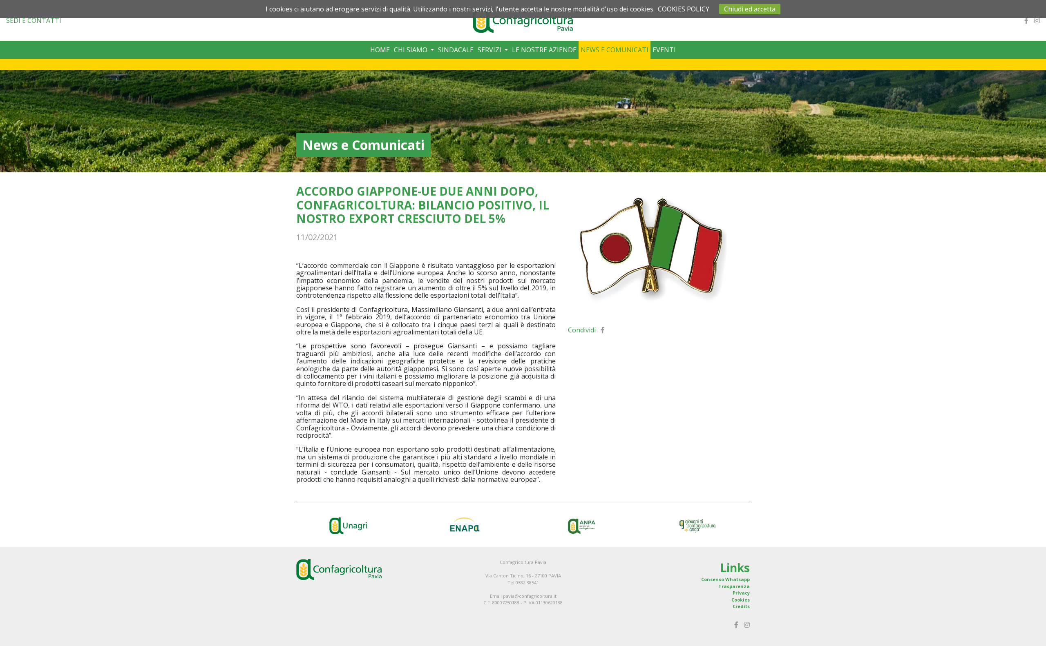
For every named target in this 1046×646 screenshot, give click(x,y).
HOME (380, 49)
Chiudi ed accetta (750, 8)
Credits (741, 606)
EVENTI (664, 49)
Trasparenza (734, 586)
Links (735, 567)
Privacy (741, 593)
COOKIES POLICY (683, 8)
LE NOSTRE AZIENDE (544, 49)
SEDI (33, 20)
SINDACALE (456, 49)
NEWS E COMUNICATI (614, 49)
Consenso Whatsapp (725, 579)
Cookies (740, 600)
